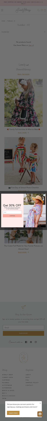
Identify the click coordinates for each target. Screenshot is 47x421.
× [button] (40, 403)
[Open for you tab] (40, 414)
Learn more (13, 413)
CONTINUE (12, 215)
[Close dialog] (44, 195)
